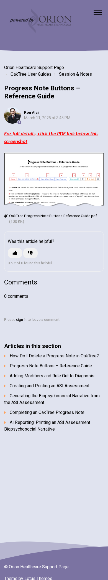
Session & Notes (75, 74)
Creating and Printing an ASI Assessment (49, 385)
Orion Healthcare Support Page (34, 67)
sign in (21, 319)
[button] (97, 12)
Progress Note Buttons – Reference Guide (51, 365)
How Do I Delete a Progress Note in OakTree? (54, 355)
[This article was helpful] (15, 253)
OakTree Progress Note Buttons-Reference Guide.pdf (53, 215)
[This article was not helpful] (30, 253)
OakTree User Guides (31, 74)
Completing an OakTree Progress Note (47, 412)
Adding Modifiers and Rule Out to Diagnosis (52, 375)
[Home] (40, 21)
